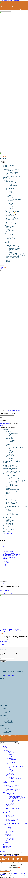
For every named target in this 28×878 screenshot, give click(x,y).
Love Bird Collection (11, 173)
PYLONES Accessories (8, 166)
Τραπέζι (11, 208)
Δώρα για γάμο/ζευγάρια (12, 218)
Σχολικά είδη (9, 241)
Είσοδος (5, 708)
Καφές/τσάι (8, 229)
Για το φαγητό (9, 237)
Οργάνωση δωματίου (11, 238)
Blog (4, 730)
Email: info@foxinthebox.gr (10, 675)
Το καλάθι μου (6, 711)
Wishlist (5, 712)
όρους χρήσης (14, 873)
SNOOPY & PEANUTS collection (11, 168)
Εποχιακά (5, 180)
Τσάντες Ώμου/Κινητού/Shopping (17, 255)
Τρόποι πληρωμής (7, 720)
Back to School (9, 181)
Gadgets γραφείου (13, 249)
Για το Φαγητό (12, 183)
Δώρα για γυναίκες (10, 219)
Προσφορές (6, 242)
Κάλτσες (11, 252)
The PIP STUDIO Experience (10, 170)
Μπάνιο (8, 259)
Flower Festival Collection (12, 172)
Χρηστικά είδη (9, 231)
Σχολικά (11, 184)
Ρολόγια (8, 261)
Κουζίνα (11, 203)
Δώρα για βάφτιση (10, 217)
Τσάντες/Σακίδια (13, 185)
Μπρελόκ (8, 260)
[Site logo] (5, 151)
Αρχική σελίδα (3, 583)
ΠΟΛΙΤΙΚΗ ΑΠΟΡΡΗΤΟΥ (7, 855)
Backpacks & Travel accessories (16, 246)
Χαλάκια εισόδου (10, 263)
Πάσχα (7, 196)
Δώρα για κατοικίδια (11, 221)
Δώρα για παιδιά (10, 222)
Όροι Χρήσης (6, 718)
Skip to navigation (4, 0)
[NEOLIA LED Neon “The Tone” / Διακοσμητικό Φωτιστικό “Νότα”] (11, 593)
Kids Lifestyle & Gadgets (12, 234)
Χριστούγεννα (9, 200)
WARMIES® (6, 177)
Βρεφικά (8, 236)
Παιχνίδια (8, 240)
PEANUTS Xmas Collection (16, 202)
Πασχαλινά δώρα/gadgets (15, 199)
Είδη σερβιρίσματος (11, 227)
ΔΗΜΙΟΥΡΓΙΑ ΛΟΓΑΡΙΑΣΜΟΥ (12, 410)
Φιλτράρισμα (3, 581)
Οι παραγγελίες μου (7, 710)
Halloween (8, 187)
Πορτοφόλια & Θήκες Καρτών (16, 253)
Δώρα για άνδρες (10, 215)
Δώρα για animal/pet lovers (12, 211)
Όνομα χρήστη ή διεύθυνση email (8, 413)
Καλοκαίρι (8, 189)
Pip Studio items (10, 174)
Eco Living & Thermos (14, 248)
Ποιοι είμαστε (6, 728)
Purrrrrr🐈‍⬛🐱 (12, 212)
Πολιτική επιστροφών (8, 722)
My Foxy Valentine (10, 188)
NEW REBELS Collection (9, 165)
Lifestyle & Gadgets (10, 245)
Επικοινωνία (6, 732)
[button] (5, 643)
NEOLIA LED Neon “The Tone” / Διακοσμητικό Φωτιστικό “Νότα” (10, 630)
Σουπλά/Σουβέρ (10, 230)
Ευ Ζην (10, 250)
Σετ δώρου (11, 206)
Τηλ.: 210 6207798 (8, 674)
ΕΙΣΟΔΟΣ (3, 420)
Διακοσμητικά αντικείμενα (12, 257)
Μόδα (10, 191)
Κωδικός (2, 417)
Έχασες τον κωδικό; (5, 423)
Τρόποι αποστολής (7, 721)
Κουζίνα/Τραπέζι (7, 225)
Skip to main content (14, 0)
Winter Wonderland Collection (13, 176)
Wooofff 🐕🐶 (12, 214)
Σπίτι (10, 195)
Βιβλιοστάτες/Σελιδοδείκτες (12, 256)
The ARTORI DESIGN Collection (11, 169)
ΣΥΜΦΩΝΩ (17, 855)
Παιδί (10, 192)
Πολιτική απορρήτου (8, 731)
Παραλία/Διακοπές (13, 193)
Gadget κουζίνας (10, 226)
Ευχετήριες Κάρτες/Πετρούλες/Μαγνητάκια (16, 223)
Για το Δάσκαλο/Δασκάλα (9, 179)
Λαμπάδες (11, 197)
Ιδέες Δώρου (6, 210)
